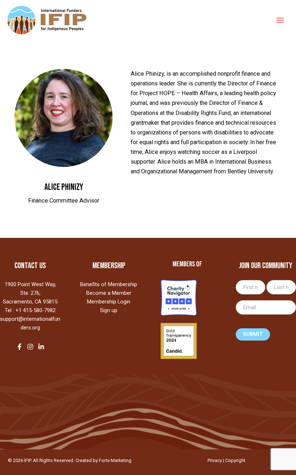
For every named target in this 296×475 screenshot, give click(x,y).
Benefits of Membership (108, 284)
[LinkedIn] (41, 346)
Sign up (108, 310)
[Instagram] (30, 346)
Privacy (215, 460)
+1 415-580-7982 (36, 310)
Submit (253, 334)
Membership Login (108, 301)
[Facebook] (19, 346)
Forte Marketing (115, 460)
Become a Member (108, 293)
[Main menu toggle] (280, 20)
